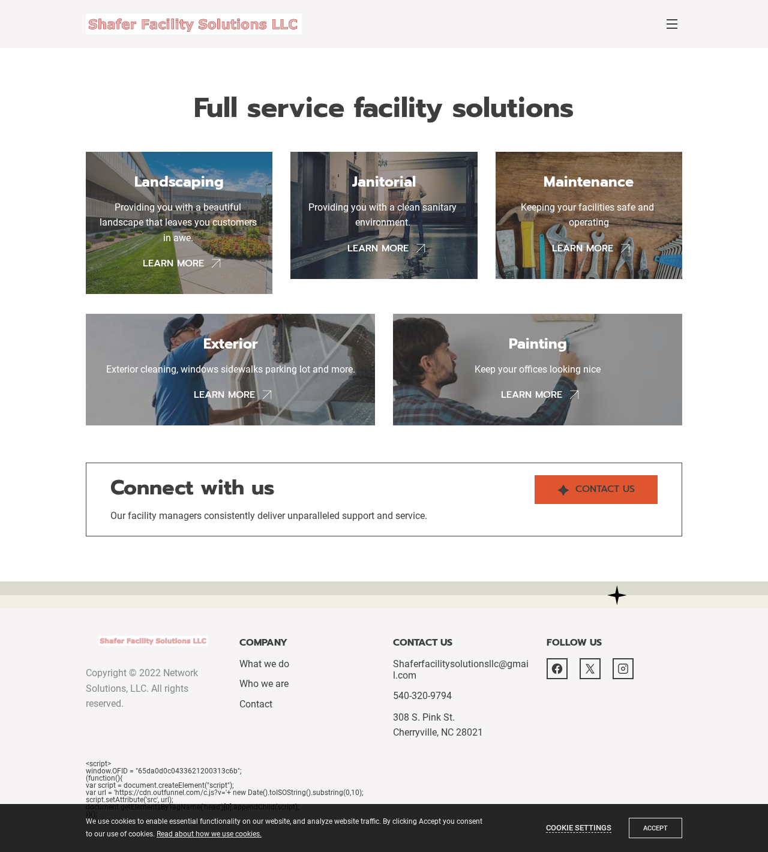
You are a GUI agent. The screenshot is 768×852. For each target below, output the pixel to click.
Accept (655, 828)
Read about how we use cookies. (209, 834)
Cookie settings (578, 827)
